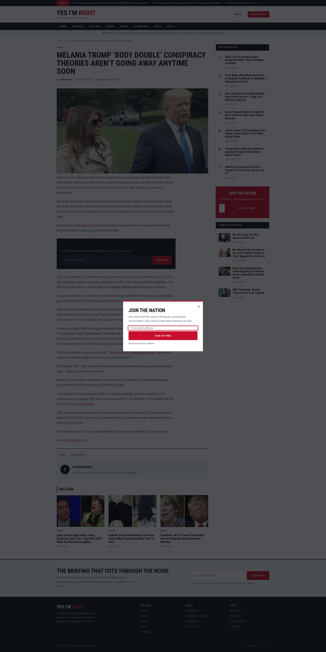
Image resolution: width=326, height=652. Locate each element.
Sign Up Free (163, 335)
